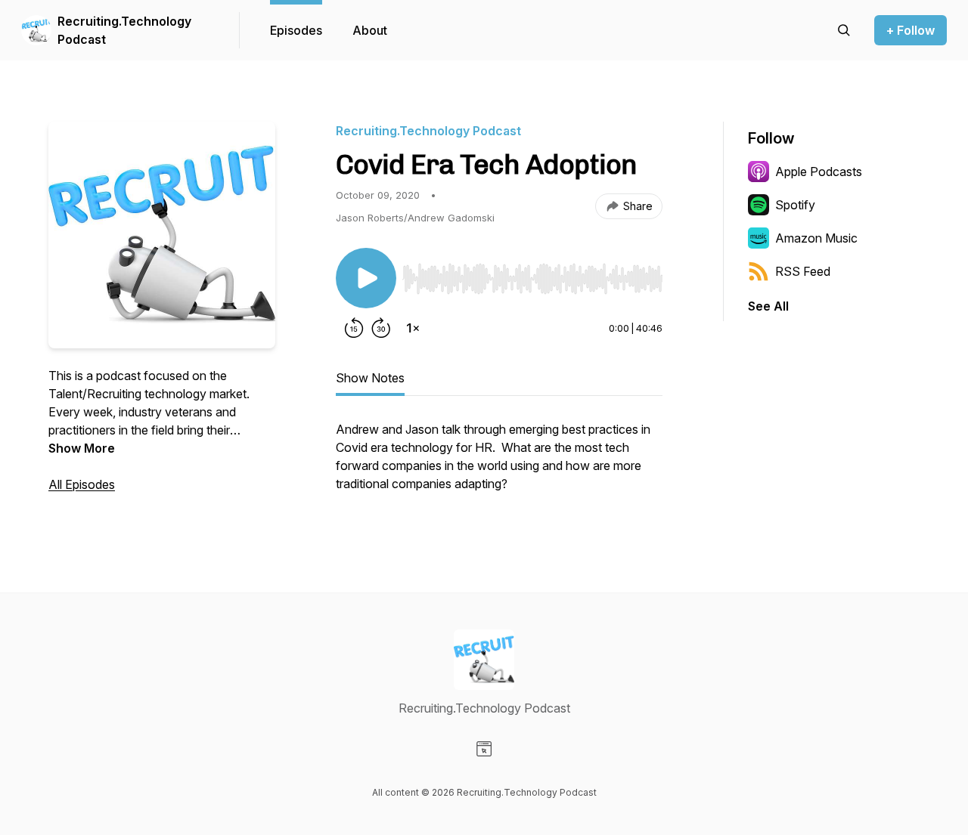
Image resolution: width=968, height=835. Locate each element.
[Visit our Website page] (484, 748)
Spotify (795, 204)
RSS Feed (802, 271)
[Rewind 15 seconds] (354, 328)
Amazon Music (816, 238)
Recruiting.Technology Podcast (124, 30)
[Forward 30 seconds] (381, 328)
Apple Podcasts (818, 171)
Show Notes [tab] (370, 377)
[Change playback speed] (413, 328)
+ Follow (910, 30)
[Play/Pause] (366, 278)
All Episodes (81, 484)
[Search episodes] (844, 30)
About (369, 30)
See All (768, 306)
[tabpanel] (499, 464)
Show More (81, 448)
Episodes (296, 30)
